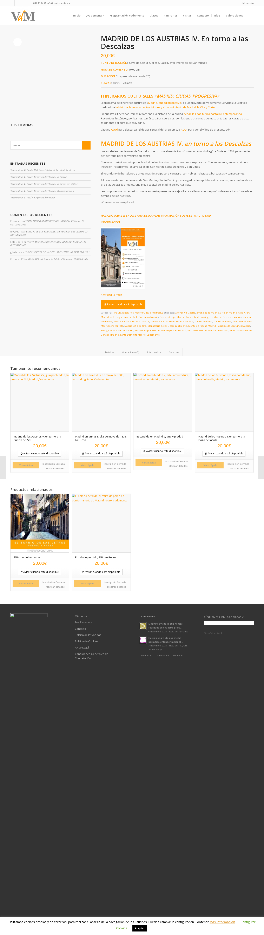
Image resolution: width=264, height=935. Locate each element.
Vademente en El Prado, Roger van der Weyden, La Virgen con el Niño (44, 183)
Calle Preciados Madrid (145, 316)
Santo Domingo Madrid (133, 334)
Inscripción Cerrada (53, 463)
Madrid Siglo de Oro (135, 325)
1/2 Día (117, 312)
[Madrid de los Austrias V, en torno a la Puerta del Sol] (3, 467)
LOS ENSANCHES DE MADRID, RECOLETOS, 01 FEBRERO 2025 (57, 252)
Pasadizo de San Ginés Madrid (233, 325)
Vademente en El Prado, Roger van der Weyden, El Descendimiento (42, 190)
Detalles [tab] (109, 352)
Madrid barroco (122, 321)
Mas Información (222, 922)
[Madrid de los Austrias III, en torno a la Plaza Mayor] (261, 467)
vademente (153, 334)
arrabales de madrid (208, 312)
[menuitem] (247, 3)
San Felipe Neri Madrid (173, 330)
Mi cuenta (248, 3)
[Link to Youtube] (18, 3)
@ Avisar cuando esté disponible (123, 304)
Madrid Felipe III (203, 321)
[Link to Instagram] (24, 3)
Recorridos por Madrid (147, 330)
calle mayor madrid (121, 316)
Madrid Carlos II (140, 321)
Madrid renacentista (112, 325)
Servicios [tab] (174, 352)
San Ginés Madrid (197, 330)
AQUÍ (114, 129)
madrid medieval (242, 321)
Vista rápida (26, 465)
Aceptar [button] (140, 928)
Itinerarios (128, 312)
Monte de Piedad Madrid (202, 325)
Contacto (80, 629)
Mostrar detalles (55, 468)
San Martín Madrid (218, 330)
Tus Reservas (83, 622)
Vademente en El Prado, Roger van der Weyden (32, 197)
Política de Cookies (86, 641)
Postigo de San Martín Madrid (117, 330)
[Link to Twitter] (30, 3)
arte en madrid (228, 312)
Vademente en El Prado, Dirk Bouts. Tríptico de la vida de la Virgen (42, 169)
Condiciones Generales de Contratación (91, 656)
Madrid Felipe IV (222, 321)
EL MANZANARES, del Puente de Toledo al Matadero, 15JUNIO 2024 (54, 259)
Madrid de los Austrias (163, 321)
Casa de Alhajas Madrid (172, 316)
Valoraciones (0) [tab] (130, 352)
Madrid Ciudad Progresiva (149, 312)
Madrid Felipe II (184, 321)
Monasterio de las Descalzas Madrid (167, 325)
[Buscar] (250, 15)
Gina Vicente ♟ (213, 633)
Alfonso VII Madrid (185, 312)
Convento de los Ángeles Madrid (204, 316)
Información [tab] (154, 352)
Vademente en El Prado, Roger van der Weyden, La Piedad (38, 176)
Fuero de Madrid (232, 316)
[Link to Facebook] (11, 3)
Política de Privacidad (88, 635)
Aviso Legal (82, 647)
